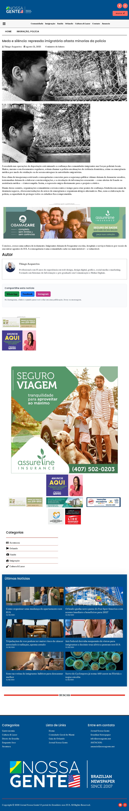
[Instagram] (125, 5)
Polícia (34, 31)
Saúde (60, 23)
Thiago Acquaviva (29, 263)
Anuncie (106, 23)
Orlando (69, 23)
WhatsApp (12, 294)
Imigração (50, 23)
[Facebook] (120, 805)
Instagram (43, 294)
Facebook (28, 294)
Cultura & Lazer (82, 23)
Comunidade (37, 23)
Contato (96, 23)
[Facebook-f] (119, 5)
